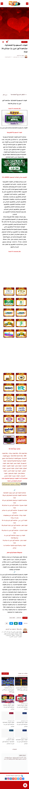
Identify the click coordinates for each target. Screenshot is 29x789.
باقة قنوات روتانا (13, 453)
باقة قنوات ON (23, 453)
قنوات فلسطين (12, 473)
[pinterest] (13, 779)
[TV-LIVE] (14, 3)
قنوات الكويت (10, 466)
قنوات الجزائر (18, 468)
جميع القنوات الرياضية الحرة (13, 458)
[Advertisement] (14, 23)
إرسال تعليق (22, 755)
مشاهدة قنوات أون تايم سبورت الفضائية (14, 493)
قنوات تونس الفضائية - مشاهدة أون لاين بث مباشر (8, 724)
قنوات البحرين (10, 468)
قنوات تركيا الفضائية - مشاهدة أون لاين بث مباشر (21, 724)
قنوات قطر (10, 463)
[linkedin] (11, 779)
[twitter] (18, 779)
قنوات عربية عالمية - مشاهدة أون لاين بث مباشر (22, 707)
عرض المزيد (5, 673)
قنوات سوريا (15, 476)
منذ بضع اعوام (23, 686)
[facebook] (23, 779)
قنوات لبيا (18, 471)
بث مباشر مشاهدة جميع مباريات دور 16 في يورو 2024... (8, 690)
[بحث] (2, 3)
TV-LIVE (8, 775)
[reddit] (16, 779)
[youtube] (21, 779)
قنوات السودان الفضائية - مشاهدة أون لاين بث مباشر (8, 741)
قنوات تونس (7, 476)
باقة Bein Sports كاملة (17, 456)
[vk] (6, 779)
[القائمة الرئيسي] (27, 3)
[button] (20, 623)
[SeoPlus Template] (22, 776)
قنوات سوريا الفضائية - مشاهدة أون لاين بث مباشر (21, 741)
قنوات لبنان (18, 466)
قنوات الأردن (11, 471)
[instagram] (8, 779)
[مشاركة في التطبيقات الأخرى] (7, 623)
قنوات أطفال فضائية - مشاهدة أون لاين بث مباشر (8, 707)
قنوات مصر (17, 463)
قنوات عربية (12, 617)
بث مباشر (24, 41)
